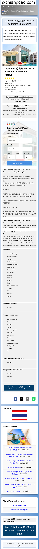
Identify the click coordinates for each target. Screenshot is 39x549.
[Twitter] (21, 399)
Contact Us (11, 7)
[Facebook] (15, 399)
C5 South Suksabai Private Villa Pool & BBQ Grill (20, 449)
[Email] (27, 399)
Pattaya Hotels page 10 (19, 510)
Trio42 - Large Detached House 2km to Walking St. (19, 462)
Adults (17, 153)
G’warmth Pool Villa (14, 491)
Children (26, 153)
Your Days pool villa (14, 467)
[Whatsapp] (34, 399)
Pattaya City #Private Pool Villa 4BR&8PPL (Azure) (19, 486)
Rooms (9, 153)
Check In (9, 136)
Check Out (10, 145)
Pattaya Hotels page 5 (19, 505)
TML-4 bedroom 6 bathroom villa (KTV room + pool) (19, 455)
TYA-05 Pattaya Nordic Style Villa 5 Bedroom (19, 473)
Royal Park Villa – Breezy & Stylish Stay (19, 478)
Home (4, 7)
